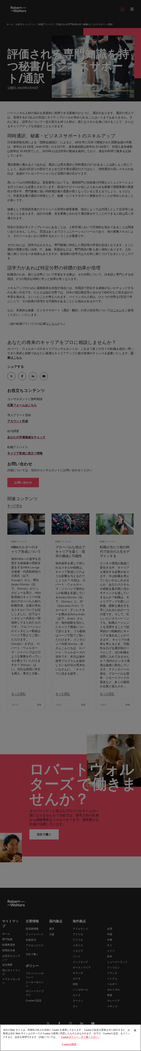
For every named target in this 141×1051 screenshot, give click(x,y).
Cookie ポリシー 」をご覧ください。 (80, 1037)
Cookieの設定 (69, 1044)
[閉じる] (135, 1030)
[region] (70, 1037)
